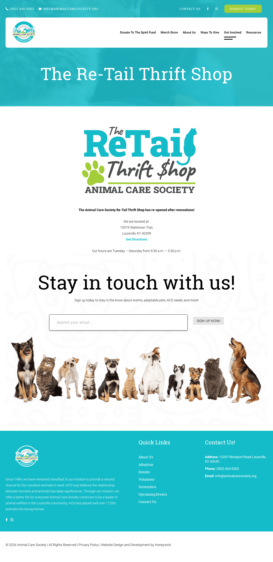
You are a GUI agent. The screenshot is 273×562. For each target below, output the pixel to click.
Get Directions (136, 239)
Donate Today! (243, 9)
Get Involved (232, 32)
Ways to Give (210, 32)
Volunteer (147, 479)
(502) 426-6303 (21, 9)
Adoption (146, 464)
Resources (253, 32)
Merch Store (169, 32)
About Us (189, 32)
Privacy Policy (89, 545)
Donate (144, 472)
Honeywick (163, 545)
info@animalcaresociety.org (71, 9)
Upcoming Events (153, 494)
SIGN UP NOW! (208, 321)
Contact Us (190, 9)
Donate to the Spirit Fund (138, 32)
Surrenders (147, 487)
